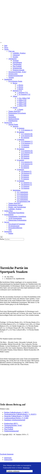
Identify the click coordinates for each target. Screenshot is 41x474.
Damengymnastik (18, 70)
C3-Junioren (25, 145)
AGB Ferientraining (15, 218)
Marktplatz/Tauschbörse (16, 213)
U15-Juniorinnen (22, 194)
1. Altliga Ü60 (21, 104)
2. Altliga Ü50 (21, 102)
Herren (15, 83)
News (6, 47)
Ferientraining (8, 214)
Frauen (15, 107)
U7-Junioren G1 (26, 183)
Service (6, 222)
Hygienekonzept (13, 226)
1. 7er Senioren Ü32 (23, 94)
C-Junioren (20, 139)
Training (11, 115)
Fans (10, 229)
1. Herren (20, 85)
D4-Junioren (25, 156)
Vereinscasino (13, 74)
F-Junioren (20, 169)
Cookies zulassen (12, 471)
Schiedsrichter (17, 68)
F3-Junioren (25, 175)
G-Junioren (20, 181)
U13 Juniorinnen (22, 196)
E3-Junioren (25, 166)
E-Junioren (20, 160)
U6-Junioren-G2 (26, 184)
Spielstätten (12, 117)
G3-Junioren (25, 186)
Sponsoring (8, 231)
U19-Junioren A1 (27, 130)
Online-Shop (8, 211)
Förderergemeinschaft (15, 75)
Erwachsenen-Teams (15, 81)
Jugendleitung (17, 62)
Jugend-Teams (13, 124)
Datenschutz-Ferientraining (17, 220)
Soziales (15, 57)
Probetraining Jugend (15, 205)
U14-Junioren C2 (27, 143)
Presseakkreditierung (15, 228)
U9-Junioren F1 (26, 171)
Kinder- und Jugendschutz (17, 207)
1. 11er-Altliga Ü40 (23, 98)
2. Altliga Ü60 (21, 106)
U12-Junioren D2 (27, 152)
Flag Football (17, 66)
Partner (10, 233)
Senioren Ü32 (17, 91)
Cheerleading (17, 64)
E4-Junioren (25, 168)
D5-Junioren (25, 158)
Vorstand (16, 60)
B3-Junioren (25, 137)
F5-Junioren (25, 179)
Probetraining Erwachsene (17, 113)
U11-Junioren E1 (26, 162)
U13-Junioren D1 (27, 151)
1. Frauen (20, 109)
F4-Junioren (25, 177)
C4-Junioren (25, 147)
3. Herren (20, 89)
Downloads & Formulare (16, 224)
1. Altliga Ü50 (21, 100)
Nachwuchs (8, 122)
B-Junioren (20, 132)
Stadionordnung (13, 119)
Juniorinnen (16, 190)
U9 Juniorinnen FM (23, 201)
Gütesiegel (16, 55)
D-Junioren (20, 149)
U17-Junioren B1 (27, 134)
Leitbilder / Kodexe (19, 53)
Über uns (11, 51)
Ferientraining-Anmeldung (17, 216)
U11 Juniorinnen (22, 199)
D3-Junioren (25, 154)
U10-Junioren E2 (26, 164)
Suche (2, 239)
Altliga (15, 96)
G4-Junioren (25, 188)
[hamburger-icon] (1, 42)
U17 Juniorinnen (22, 192)
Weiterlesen (26, 468)
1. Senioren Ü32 (22, 92)
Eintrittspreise (12, 121)
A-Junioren (20, 128)
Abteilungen (12, 59)
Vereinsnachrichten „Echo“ (17, 72)
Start (5, 45)
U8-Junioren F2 (26, 173)
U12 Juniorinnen (22, 198)
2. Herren (20, 87)
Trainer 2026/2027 (14, 111)
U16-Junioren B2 (27, 136)
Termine (11, 77)
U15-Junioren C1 (27, 141)
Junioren (15, 126)
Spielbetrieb (8, 79)
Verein (6, 49)
